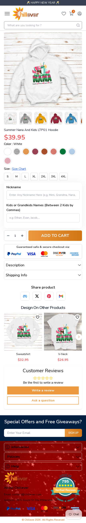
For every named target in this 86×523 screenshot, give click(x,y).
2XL (43, 176)
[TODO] (25, 296)
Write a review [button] (43, 390)
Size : (15, 169)
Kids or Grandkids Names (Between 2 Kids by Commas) (39, 207)
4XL (63, 176)
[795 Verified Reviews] (65, 504)
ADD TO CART (55, 235)
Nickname (13, 187)
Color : (13, 144)
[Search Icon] (78, 25)
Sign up (73, 433)
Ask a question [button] (43, 400)
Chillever (30, 519)
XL (34, 176)
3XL (53, 176)
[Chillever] (25, 13)
